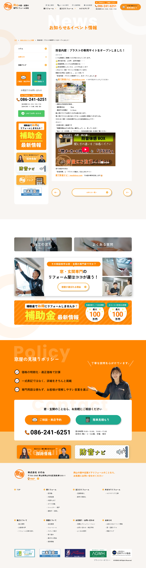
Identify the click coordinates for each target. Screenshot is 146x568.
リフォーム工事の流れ (25, 531)
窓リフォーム (49, 8)
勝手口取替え (81, 497)
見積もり (39, 81)
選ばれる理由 (52, 538)
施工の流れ (43, 244)
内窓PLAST (51, 500)
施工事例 (51, 5)
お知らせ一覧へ (91, 192)
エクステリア (84, 8)
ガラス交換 (51, 504)
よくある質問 (64, 5)
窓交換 (50, 493)
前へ (55, 192)
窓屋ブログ (22, 65)
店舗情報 (77, 5)
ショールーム (52, 527)
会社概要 (89, 5)
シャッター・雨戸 (54, 507)
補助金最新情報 (73, 312)
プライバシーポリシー (102, 560)
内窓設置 (51, 497)
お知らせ (21, 57)
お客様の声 (22, 527)
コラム (20, 49)
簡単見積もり (101, 420)
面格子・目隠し (53, 511)
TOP (15, 40)
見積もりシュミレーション (86, 524)
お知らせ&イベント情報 (27, 40)
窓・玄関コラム (112, 527)
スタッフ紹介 (52, 531)
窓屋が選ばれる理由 (73, 277)
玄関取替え (81, 493)
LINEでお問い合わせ (33, 113)
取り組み (51, 534)
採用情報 (44, 452)
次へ (127, 192)
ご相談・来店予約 (23, 81)
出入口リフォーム (66, 8)
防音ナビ (102, 452)
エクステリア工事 (113, 493)
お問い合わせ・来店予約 (85, 527)
